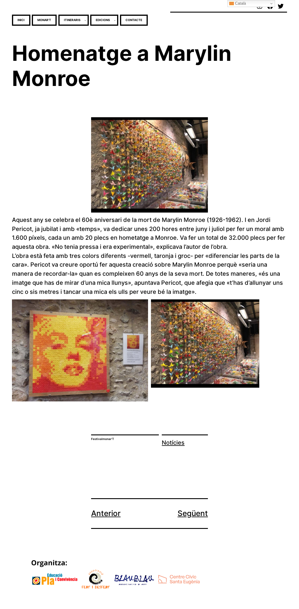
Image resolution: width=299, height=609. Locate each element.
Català (240, 3)
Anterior (106, 513)
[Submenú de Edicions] (115, 20)
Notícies (173, 442)
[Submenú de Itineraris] (85, 20)
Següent (193, 513)
